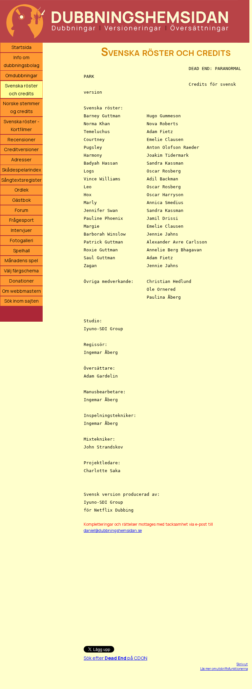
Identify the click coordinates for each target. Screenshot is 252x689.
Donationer (21, 281)
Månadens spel (21, 260)
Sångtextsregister (21, 180)
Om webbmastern (21, 291)
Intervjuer (21, 230)
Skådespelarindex (21, 170)
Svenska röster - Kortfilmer (21, 125)
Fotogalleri (21, 240)
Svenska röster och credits (21, 89)
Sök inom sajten (21, 301)
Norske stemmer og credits (21, 107)
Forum (21, 210)
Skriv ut (242, 664)
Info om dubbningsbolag (21, 61)
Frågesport (21, 220)
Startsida (21, 47)
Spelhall (21, 250)
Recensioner (21, 139)
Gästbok (21, 200)
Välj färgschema (21, 270)
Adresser (21, 159)
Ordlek (21, 190)
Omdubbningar (21, 75)
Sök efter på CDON (115, 658)
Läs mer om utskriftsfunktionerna (224, 668)
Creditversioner (21, 149)
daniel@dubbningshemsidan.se (113, 530)
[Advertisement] (166, 586)
